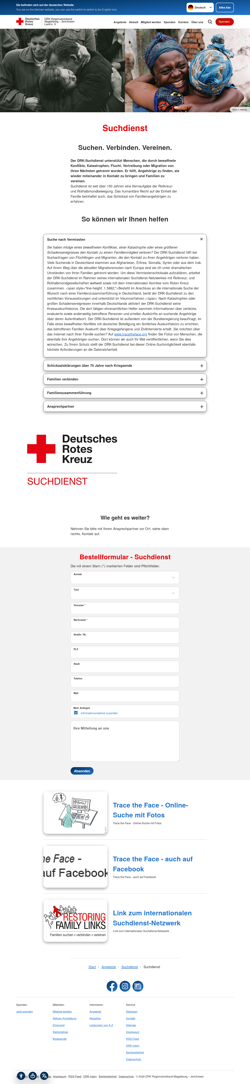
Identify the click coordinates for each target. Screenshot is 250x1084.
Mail (76, 693)
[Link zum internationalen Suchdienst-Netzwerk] (75, 920)
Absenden (82, 770)
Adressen (132, 1011)
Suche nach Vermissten (66, 239)
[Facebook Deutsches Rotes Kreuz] (112, 986)
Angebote (120, 22)
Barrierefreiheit (135, 1052)
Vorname (79, 605)
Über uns (197, 22)
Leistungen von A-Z (101, 1025)
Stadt (77, 663)
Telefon (78, 678)
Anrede (78, 574)
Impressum (132, 1032)
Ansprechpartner (60, 406)
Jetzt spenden (24, 1011)
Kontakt (130, 1018)
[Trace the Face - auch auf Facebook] (75, 866)
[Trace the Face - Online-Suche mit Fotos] (75, 812)
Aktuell (133, 22)
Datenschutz (133, 1059)
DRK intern (132, 1046)
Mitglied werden (62, 1011)
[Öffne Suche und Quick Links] (210, 22)
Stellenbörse (60, 1032)
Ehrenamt (58, 1025)
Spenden (170, 22)
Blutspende (59, 1039)
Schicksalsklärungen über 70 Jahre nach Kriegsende (89, 365)
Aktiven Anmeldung (64, 1018)
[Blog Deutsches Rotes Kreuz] (137, 986)
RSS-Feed (132, 1039)
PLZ (76, 649)
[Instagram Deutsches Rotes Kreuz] (125, 986)
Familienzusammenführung (69, 392)
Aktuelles (95, 1018)
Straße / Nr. (80, 634)
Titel (76, 589)
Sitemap (131, 1025)
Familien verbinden (62, 378)
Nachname (80, 619)
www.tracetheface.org (130, 334)
